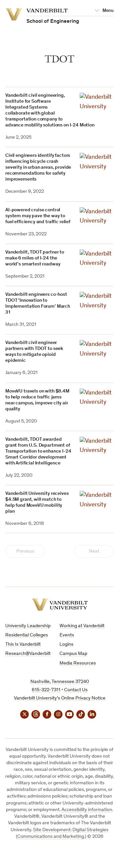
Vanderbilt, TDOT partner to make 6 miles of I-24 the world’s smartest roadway (34, 258)
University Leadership (28, 626)
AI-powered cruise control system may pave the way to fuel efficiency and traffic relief (37, 216)
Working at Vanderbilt (82, 626)
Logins (66, 644)
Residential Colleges (26, 635)
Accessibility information (86, 809)
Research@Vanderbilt (28, 653)
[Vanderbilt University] (60, 604)
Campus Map (73, 653)
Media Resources (78, 663)
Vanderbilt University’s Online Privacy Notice (59, 698)
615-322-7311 (46, 690)
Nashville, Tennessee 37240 (59, 681)
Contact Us (76, 690)
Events (67, 635)
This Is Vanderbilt (23, 644)
